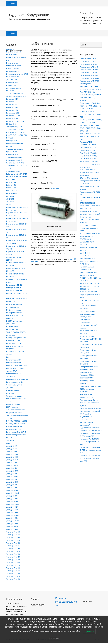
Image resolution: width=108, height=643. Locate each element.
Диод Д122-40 (11, 468)
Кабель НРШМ (11, 193)
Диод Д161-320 (12, 523)
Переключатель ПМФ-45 (89, 67)
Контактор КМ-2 (12, 107)
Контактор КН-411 (13, 404)
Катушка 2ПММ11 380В (88, 292)
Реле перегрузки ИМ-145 (89, 400)
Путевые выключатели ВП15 (17, 74)
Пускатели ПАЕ (12, 152)
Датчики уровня (86, 83)
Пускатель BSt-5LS (87, 267)
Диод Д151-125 (12, 507)
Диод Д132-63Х (12, 482)
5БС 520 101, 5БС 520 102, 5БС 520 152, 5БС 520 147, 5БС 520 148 (90, 286)
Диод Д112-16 (11, 448)
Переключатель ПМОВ (88, 72)
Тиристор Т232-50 (13, 576)
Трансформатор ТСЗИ (14, 129)
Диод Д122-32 (11, 462)
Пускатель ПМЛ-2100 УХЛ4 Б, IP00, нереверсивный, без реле (90, 450)
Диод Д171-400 (12, 529)
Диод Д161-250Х (12, 521)
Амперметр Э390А (87, 375)
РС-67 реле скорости (14, 312)
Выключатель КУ (12, 77)
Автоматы (10, 49)
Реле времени (11, 140)
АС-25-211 (10, 201)
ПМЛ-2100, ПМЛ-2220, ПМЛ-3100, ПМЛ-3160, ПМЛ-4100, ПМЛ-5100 (88, 156)
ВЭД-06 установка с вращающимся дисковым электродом (89, 172)
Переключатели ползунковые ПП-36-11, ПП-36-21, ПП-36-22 (15, 66)
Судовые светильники (14, 149)
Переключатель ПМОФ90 (89, 81)
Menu (13, 3)
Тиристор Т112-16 (13, 534)
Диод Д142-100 (12, 501)
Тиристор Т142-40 (13, 557)
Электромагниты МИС (14, 157)
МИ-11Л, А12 (84, 256)
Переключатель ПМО (88, 58)
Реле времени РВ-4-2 (14, 285)
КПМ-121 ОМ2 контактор (89, 178)
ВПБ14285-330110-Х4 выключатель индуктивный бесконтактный (90, 206)
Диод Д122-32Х (12, 465)
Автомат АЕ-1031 (86, 397)
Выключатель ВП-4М (14, 429)
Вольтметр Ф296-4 (87, 394)
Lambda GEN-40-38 (87, 242)
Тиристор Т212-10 (13, 568)
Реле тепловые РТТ (13, 362)
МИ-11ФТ (83, 250)
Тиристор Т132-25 (13, 546)
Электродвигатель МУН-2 (89, 367)
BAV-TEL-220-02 (86, 239)
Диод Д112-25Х (12, 460)
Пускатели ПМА (12, 154)
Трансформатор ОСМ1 (14, 127)
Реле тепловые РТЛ (13, 360)
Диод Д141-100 (12, 490)
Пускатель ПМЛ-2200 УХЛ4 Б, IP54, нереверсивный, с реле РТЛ (90, 458)
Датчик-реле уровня (13, 88)
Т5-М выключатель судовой (90, 411)
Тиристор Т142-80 (13, 565)
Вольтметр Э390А (86, 378)
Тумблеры (10, 440)
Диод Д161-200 (12, 512)
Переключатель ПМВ (88, 61)
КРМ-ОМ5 (83, 244)
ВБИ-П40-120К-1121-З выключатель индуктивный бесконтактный (90, 214)
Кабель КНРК (11, 182)
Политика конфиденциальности (66, 602)
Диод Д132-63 (11, 479)
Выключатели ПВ (12, 71)
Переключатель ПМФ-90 (89, 70)
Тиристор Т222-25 (13, 573)
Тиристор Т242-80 (13, 579)
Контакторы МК (12, 118)
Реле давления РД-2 (87, 258)
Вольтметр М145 (86, 372)
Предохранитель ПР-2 (14, 426)
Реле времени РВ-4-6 (14, 290)
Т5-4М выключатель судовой (90, 408)
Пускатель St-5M (86, 269)
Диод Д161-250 (12, 518)
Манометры (10, 90)
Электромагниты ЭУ (14, 171)
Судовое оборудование (29, 15)
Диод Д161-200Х (12, 515)
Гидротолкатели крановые (90, 428)
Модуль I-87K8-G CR (14, 412)
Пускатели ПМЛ (86, 142)
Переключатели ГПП (14, 52)
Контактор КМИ (12, 99)
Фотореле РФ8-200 (87, 336)
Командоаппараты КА (14, 382)
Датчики (9, 354)
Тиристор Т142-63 (13, 562)
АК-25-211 (10, 196)
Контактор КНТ (12, 104)
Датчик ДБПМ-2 (85, 317)
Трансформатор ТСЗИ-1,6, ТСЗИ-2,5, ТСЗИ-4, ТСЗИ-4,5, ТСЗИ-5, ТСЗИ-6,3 (90, 106)
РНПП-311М (84, 264)
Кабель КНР (10, 179)
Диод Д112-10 (11, 446)
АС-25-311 (10, 204)
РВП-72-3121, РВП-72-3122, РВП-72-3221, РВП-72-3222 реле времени (90, 164)
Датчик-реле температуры (16, 96)
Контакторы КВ (12, 110)
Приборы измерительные (16, 337)
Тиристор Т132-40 (13, 548)
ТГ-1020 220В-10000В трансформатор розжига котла (89, 228)
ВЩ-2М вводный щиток (88, 247)
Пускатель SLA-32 (13, 340)
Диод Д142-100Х (12, 504)
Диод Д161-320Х (12, 526)
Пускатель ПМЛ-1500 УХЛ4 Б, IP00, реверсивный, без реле (90, 441)
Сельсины (10, 393)
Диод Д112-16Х (12, 457)
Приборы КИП (11, 85)
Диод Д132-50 (11, 473)
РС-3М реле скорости (14, 310)
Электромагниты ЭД (14, 160)
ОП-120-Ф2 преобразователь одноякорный (86, 422)
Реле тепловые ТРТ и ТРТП (16, 365)
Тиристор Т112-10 (13, 532)
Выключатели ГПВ (13, 54)
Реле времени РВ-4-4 (14, 287)
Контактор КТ (11, 102)
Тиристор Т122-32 (13, 543)
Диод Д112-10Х (12, 454)
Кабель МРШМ (11, 190)
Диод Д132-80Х (12, 487)
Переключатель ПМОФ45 (89, 78)
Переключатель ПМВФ (88, 64)
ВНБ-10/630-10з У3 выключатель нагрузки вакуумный (14, 346)
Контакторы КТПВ (13, 115)
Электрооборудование (14, 396)
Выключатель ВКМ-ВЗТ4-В (16, 432)
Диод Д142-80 (11, 496)
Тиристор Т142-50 (13, 559)
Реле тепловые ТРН (13, 374)
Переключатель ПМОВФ (89, 75)
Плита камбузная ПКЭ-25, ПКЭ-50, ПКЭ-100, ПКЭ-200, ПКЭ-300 (16, 135)
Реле (8, 357)
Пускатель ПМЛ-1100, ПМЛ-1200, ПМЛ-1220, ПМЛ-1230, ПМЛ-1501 (88, 147)
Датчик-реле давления (14, 93)
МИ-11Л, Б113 (85, 253)
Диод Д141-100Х (12, 493)
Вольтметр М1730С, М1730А (90, 386)
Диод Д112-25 (11, 451)
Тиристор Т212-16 (13, 571)
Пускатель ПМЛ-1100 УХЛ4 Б (91, 430)
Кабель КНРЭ (11, 185)
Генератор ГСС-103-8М (15, 351)
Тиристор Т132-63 (13, 554)
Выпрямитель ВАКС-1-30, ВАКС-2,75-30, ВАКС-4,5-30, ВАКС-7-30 (90, 128)
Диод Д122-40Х (12, 471)
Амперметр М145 (86, 369)
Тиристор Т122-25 (13, 540)
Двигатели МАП (12, 79)
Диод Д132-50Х (12, 476)
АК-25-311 (10, 199)
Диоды (8, 443)
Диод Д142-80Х (12, 498)
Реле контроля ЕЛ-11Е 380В (90, 261)
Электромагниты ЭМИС (15, 163)
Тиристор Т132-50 (13, 551)
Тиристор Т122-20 (13, 537)
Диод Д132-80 (11, 485)
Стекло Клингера (12, 390)
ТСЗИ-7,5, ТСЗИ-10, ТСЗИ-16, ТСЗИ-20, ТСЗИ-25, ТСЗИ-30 (91, 114)
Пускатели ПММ (12, 82)
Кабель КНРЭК (11, 188)
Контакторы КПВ (12, 113)
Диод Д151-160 (12, 509)
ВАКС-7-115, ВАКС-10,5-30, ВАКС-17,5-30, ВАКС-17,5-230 (90, 136)
